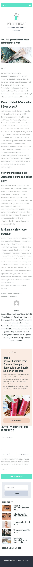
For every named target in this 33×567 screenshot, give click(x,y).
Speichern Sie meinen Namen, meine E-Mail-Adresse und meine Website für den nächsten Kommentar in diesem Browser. (15, 461)
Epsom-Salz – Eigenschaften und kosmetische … (20, 540)
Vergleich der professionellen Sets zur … (21, 507)
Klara (16, 310)
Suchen (16, 493)
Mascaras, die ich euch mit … (21, 523)
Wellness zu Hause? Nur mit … (22, 531)
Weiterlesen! (16, 421)
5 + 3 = (4, 470)
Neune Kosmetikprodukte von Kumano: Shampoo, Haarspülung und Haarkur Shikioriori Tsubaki (16, 364)
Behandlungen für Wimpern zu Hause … (21, 515)
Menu (4, 5)
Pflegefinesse (16, 24)
